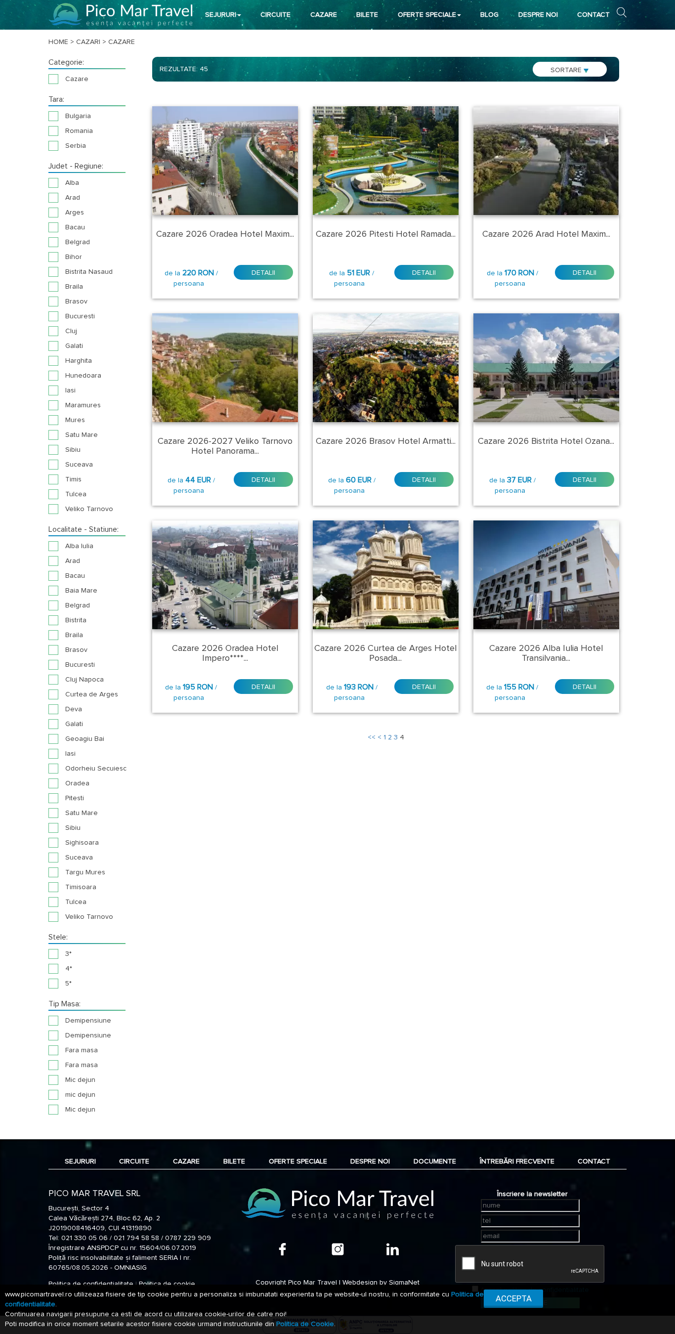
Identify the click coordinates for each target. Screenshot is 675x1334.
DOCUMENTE (435, 1161)
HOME (58, 42)
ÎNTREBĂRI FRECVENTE (517, 1161)
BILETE (367, 14)
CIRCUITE (275, 14)
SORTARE (567, 70)
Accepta (514, 1298)
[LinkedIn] (392, 1249)
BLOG (489, 14)
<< (372, 737)
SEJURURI (220, 14)
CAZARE (323, 14)
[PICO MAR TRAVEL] (120, 14)
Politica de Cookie (305, 1324)
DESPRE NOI (538, 14)
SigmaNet (404, 1282)
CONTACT (593, 14)
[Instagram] (337, 1249)
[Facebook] (282, 1249)
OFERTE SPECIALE (427, 14)
